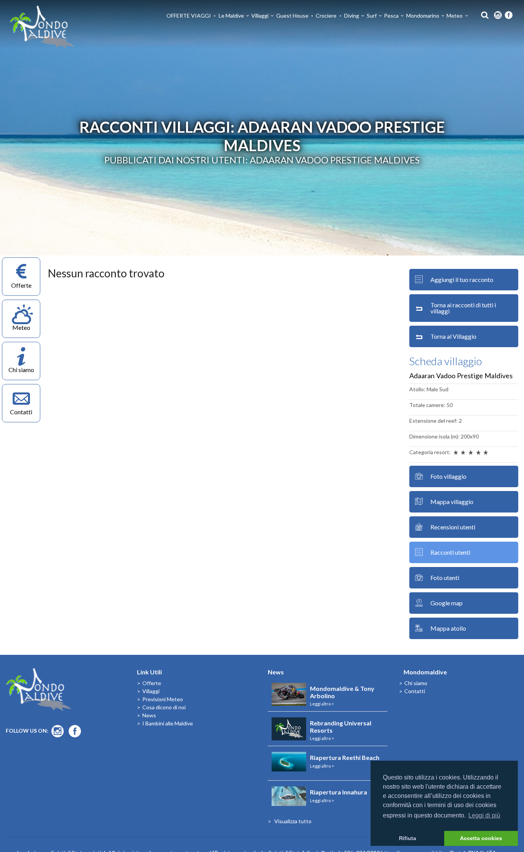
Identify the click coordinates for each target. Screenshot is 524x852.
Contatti (414, 691)
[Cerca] (482, 14)
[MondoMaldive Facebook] (508, 15)
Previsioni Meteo (162, 699)
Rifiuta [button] (407, 838)
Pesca (391, 15)
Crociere (326, 15)
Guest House (292, 15)
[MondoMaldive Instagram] (498, 15)
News (149, 715)
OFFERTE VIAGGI (188, 15)
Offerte (151, 683)
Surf (372, 15)
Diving (351, 15)
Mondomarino (422, 15)
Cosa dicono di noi (164, 707)
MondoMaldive (42, 27)
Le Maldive (231, 15)
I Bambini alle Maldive (167, 723)
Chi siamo (415, 683)
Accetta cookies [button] (481, 838)
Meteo (455, 15)
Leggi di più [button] (484, 815)
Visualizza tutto (292, 821)
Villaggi (260, 15)
